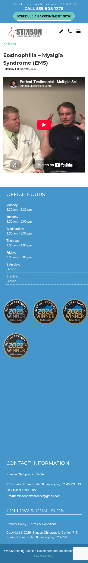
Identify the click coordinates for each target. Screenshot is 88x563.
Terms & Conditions (43, 524)
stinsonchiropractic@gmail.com (39, 495)
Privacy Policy (16, 524)
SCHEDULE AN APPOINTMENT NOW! (44, 16)
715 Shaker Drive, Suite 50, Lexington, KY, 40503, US (43, 484)
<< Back (9, 43)
